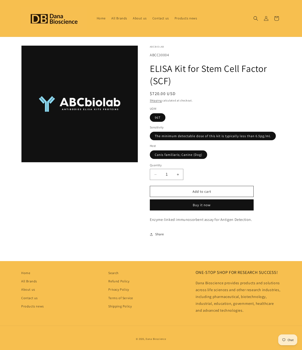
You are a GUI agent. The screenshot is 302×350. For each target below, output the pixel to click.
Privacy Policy (118, 289)
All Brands (29, 281)
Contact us (29, 298)
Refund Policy (118, 281)
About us (28, 289)
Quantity (156, 165)
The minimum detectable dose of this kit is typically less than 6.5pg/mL (213, 136)
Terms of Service (120, 298)
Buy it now (202, 205)
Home (25, 273)
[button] (256, 18)
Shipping (156, 100)
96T (157, 117)
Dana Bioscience (156, 339)
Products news (32, 306)
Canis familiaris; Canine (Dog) (178, 155)
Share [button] (159, 234)
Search (113, 273)
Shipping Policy (120, 306)
